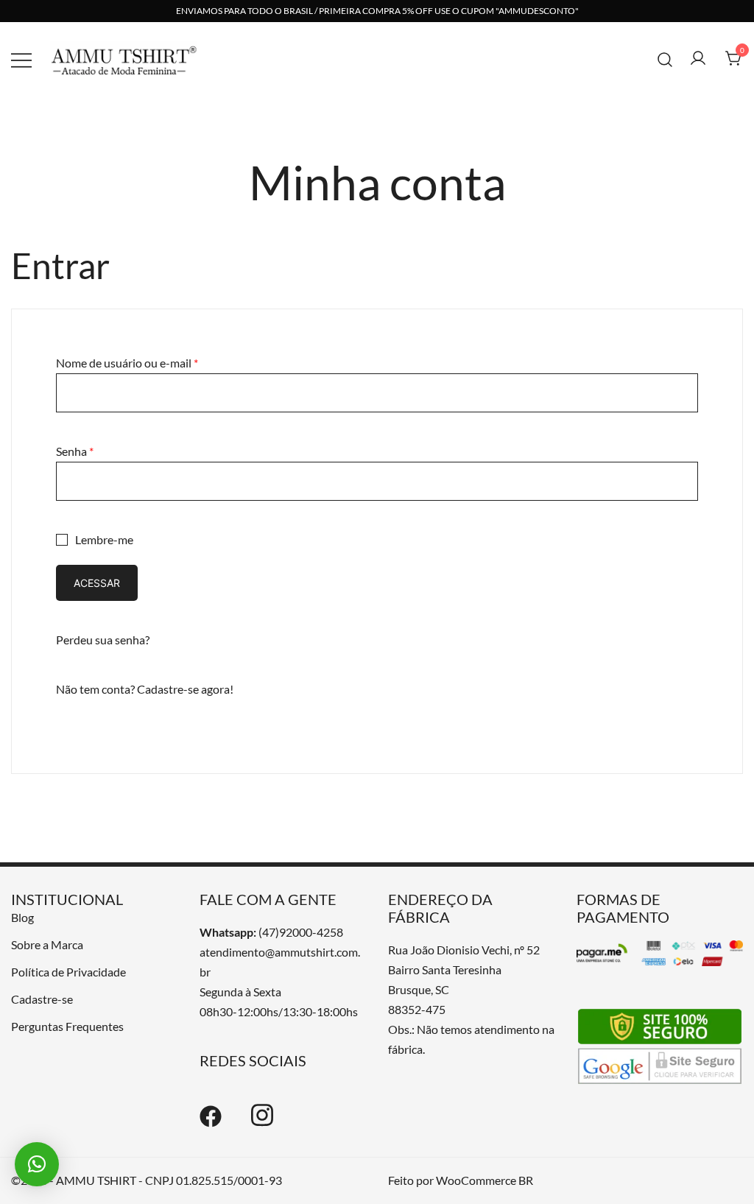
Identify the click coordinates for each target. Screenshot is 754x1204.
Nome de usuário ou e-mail (127, 363)
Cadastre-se (42, 999)
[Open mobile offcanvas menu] (21, 59)
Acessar (97, 583)
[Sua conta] (698, 58)
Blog (22, 917)
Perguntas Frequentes (67, 1026)
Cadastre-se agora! (185, 689)
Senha (75, 451)
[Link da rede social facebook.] (211, 1123)
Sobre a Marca (47, 944)
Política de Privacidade (68, 972)
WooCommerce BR (484, 1180)
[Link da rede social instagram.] (262, 1123)
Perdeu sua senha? (102, 640)
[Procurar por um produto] (665, 58)
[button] (37, 1164)
